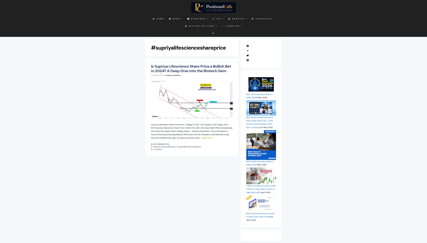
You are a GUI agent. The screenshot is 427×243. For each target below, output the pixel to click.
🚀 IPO (217, 19)
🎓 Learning (231, 26)
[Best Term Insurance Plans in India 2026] (261, 84)
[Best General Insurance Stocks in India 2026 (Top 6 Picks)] (261, 203)
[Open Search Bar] (213, 33)
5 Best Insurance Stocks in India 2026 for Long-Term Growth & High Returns (261, 189)
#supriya (156, 147)
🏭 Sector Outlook (200, 26)
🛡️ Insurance (262, 19)
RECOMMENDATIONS (161, 144)
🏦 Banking (236, 19)
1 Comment (157, 149)
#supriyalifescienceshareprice (189, 147)
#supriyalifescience (169, 147)
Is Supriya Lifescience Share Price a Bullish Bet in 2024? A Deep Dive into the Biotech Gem (191, 68)
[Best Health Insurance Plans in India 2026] (261, 145)
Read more (207, 138)
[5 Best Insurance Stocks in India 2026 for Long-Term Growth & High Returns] (261, 175)
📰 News (175, 19)
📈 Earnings (196, 19)
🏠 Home (158, 19)
